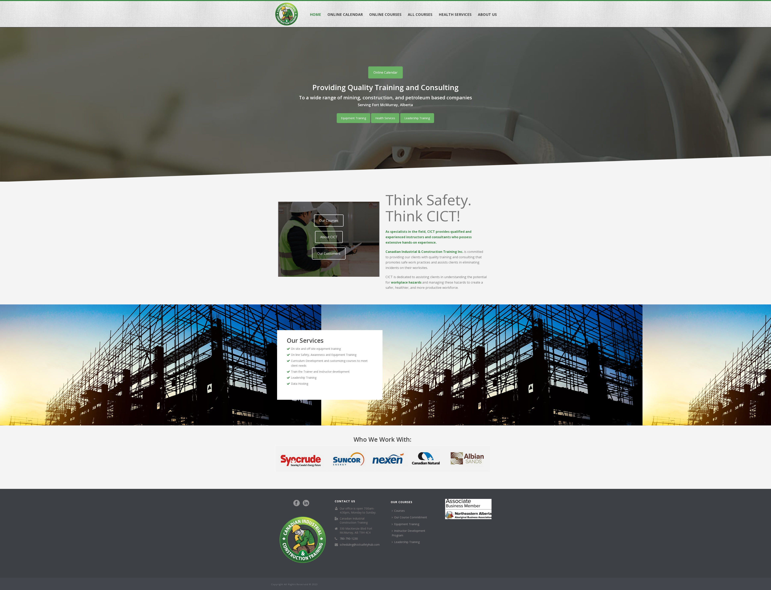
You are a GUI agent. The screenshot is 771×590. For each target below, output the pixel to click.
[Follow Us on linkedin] (306, 503)
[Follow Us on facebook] (296, 503)
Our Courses (328, 220)
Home (315, 14)
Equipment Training (353, 118)
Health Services (455, 14)
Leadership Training (417, 118)
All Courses (420, 14)
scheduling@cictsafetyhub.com (360, 544)
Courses (399, 511)
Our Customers (328, 253)
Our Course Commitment (410, 517)
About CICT (329, 237)
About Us (487, 14)
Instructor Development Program (408, 533)
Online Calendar (345, 14)
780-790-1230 (349, 538)
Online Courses (385, 14)
